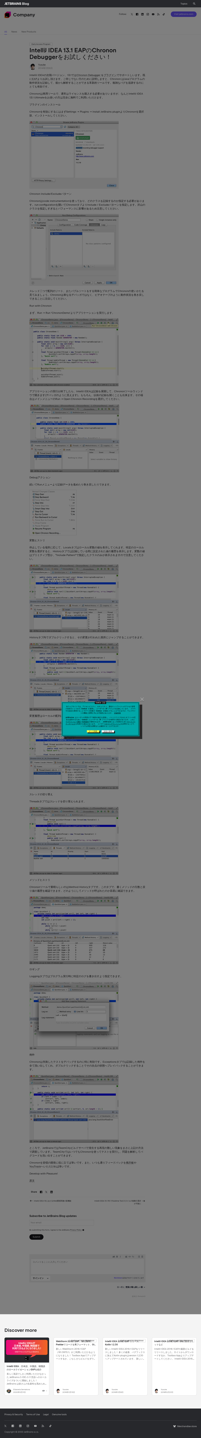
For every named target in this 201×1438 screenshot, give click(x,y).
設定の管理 (108, 731)
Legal (46, 1414)
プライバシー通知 (74, 722)
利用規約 (85, 722)
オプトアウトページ (113, 724)
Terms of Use (33, 1414)
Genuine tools (59, 1414)
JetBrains (28, 1432)
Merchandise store (186, 1427)
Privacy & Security (13, 1414)
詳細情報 (117, 713)
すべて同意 (93, 731)
